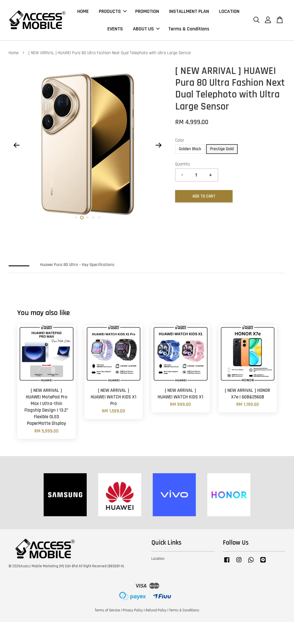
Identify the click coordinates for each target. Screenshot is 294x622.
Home (14, 53)
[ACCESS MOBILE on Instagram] (239, 562)
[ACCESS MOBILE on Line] (263, 562)
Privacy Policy (133, 610)
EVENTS (115, 29)
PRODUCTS (110, 11)
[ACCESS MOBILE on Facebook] (227, 562)
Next (159, 145)
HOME (83, 11)
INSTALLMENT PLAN (189, 11)
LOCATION (229, 11)
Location (158, 558)
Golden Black (190, 149)
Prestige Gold (222, 149)
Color (179, 140)
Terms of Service (107, 610)
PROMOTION (147, 11)
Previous (16, 145)
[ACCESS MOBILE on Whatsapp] (251, 562)
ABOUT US (143, 29)
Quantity (182, 164)
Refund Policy (156, 610)
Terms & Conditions (188, 29)
